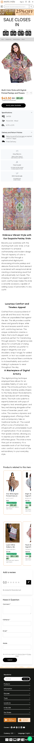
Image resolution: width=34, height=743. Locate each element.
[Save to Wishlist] (27, 93)
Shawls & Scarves (16, 39)
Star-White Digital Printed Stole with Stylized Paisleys (12, 496)
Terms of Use (21, 654)
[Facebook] (12, 727)
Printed (23, 39)
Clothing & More (8, 39)
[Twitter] (14, 727)
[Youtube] (24, 727)
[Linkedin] (21, 727)
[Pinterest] (16, 727)
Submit (10, 660)
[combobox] (16, 6)
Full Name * (6, 620)
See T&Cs (20, 157)
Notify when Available (13, 105)
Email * (5, 631)
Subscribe (25, 679)
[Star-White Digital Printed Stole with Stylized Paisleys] (12, 491)
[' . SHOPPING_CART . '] (29, 1)
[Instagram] (19, 727)
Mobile (5, 643)
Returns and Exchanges (15, 136)
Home (2, 39)
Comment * (7, 604)
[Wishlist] (26, 1)
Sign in (22, 2)
